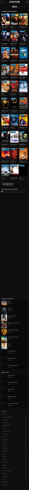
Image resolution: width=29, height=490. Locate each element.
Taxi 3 (2, 177)
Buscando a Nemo (23, 60)
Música (5, 459)
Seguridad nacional (23, 127)
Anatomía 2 (12, 161)
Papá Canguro (22, 77)
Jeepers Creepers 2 (14, 77)
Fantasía (5, 448)
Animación (6, 419)
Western (5, 484)
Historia (5, 450)
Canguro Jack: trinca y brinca (7, 127)
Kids (5, 453)
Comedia (5, 434)
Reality (5, 465)
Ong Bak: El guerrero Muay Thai (8, 110)
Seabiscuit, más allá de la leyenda (9, 144)
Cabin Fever (13, 94)
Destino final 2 (4, 43)
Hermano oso (4, 60)
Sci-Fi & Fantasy (7, 470)
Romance (6, 467)
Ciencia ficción (7, 431)
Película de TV (7, 462)
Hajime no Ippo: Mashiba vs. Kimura (9, 26)
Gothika (12, 127)
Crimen (5, 436)
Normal (21, 94)
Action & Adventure (8, 417)
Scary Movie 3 (13, 43)
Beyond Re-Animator (24, 144)
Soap (5, 473)
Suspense (6, 476)
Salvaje (12, 26)
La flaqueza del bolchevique (16, 177)
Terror (5, 479)
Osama (3, 94)
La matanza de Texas (15, 110)
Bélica (5, 428)
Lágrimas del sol (5, 161)
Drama (5, 442)
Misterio (5, 456)
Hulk (20, 177)
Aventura (5, 422)
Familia (5, 445)
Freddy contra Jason (24, 43)
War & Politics (7, 482)
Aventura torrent (7, 425)
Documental (6, 439)
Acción (5, 414)
